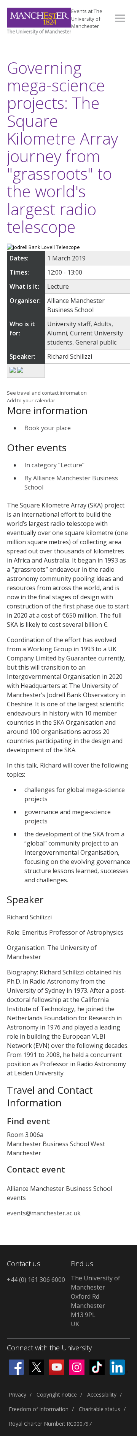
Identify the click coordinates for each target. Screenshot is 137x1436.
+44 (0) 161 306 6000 (36, 1279)
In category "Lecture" (54, 465)
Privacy (17, 1394)
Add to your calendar (31, 400)
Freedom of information (38, 1409)
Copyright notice (57, 1394)
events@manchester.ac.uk (44, 1213)
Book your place (47, 428)
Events (86, 18)
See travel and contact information (47, 392)
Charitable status (99, 1409)
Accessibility (101, 1394)
